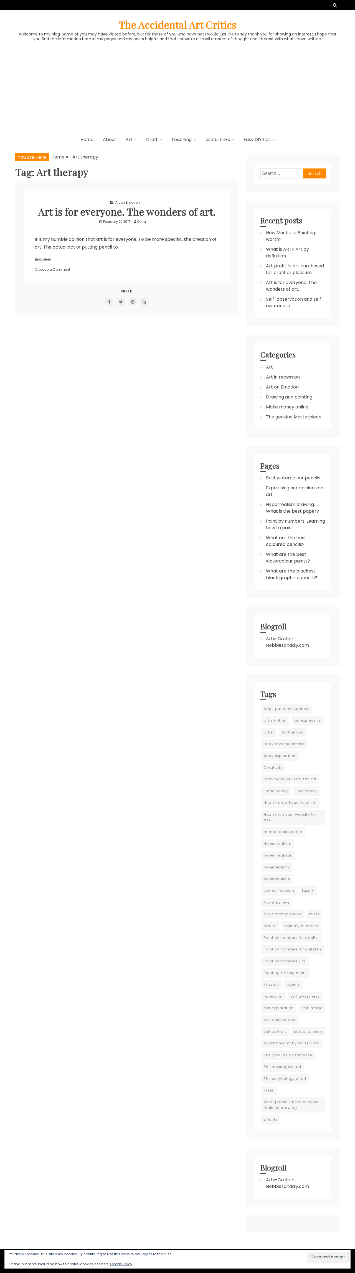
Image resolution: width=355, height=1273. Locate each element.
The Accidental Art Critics (177, 24)
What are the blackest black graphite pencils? (291, 574)
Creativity (273, 767)
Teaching (181, 139)
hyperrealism (276, 867)
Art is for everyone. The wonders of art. (126, 211)
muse (314, 914)
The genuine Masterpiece (293, 417)
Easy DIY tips (257, 139)
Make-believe (277, 902)
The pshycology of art (285, 1078)
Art (129, 139)
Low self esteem (279, 890)
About (109, 139)
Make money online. (287, 407)
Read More (43, 259)
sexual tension (308, 1031)
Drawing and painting (289, 397)
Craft (152, 139)
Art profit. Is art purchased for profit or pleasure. (295, 269)
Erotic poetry (276, 791)
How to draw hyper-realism (290, 802)
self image (311, 1008)
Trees (269, 1090)
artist (269, 732)
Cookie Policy (121, 1264)
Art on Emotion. (128, 202)
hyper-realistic (278, 855)
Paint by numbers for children (292, 949)
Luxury (308, 890)
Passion (271, 984)
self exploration (279, 1008)
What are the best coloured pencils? (286, 541)
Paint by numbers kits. (285, 961)
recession (273, 996)
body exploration (280, 755)
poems (293, 984)
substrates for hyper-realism (292, 1043)
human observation (283, 831)
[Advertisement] (177, 91)
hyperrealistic (277, 878)
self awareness (305, 996)
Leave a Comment (54, 269)
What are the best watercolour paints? (288, 557)
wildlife (271, 1119)
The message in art (282, 1066)
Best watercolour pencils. (293, 478)
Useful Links (217, 139)
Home (86, 139)
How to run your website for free (290, 817)
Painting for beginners (285, 972)
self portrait (275, 1031)
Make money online (282, 914)
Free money (307, 791)
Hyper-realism (277, 843)
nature (270, 926)
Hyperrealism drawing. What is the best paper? (292, 507)
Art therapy (292, 732)
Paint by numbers (301, 926)
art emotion (275, 720)
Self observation (279, 1020)
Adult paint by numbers (287, 708)
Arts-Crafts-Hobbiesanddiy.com (287, 641)
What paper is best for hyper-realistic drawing (292, 1105)
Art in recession (283, 377)
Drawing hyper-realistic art (290, 779)
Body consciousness (284, 744)
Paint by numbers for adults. (291, 937)
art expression (308, 720)
